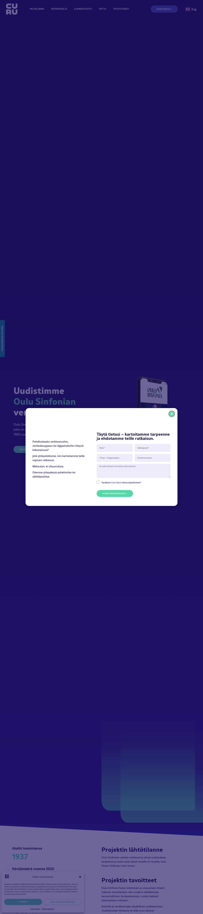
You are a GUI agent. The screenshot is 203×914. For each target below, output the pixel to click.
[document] (101, 457)
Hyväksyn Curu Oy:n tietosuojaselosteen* (121, 482)
